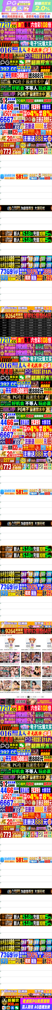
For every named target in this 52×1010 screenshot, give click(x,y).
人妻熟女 (40, 322)
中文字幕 (22, 322)
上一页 (22, 696)
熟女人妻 (22, 333)
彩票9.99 (40, 327)
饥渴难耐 (22, 325)
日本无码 (31, 320)
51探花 (31, 330)
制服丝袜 (49, 322)
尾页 (42, 696)
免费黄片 (31, 333)
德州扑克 (31, 327)
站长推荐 (4, 325)
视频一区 (4, 320)
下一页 (34, 696)
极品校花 (40, 335)
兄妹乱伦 (22, 335)
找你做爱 (31, 325)
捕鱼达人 (13, 327)
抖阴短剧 (49, 335)
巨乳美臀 (31, 322)
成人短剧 (31, 335)
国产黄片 (13, 333)
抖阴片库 (4, 333)
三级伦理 (13, 322)
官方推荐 (4, 327)
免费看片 (4, 335)
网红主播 (22, 320)
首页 (18, 696)
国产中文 (13, 335)
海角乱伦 (49, 333)
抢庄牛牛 (22, 327)
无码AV (4, 330)
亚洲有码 (40, 320)
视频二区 (4, 322)
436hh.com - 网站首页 (11, 20)
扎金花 (48, 327)
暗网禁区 (40, 333)
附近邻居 (13, 325)
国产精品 (13, 320)
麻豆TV (22, 330)
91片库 (40, 330)
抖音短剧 (13, 330)
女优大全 (49, 330)
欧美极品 (49, 320)
